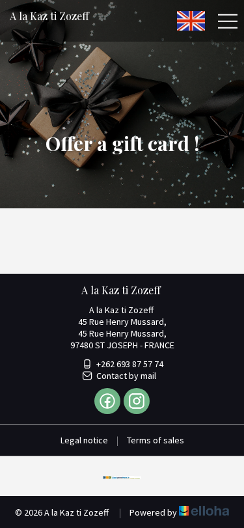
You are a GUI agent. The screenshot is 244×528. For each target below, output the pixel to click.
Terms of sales (155, 440)
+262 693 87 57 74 (129, 364)
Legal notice (84, 440)
